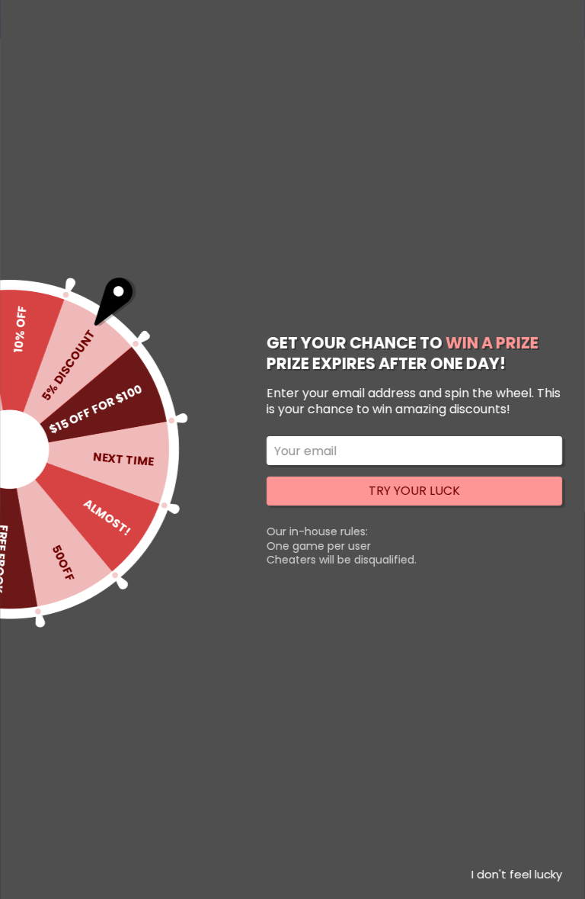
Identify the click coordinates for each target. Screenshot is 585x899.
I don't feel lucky (517, 874)
